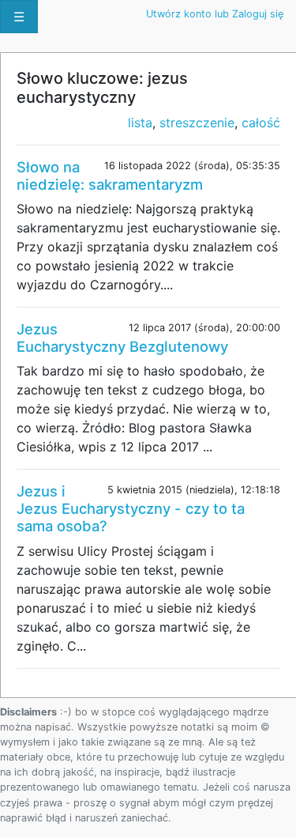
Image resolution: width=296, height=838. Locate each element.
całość (261, 122)
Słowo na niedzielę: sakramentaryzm (110, 175)
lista (140, 122)
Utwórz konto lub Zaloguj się (214, 14)
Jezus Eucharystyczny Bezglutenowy (122, 337)
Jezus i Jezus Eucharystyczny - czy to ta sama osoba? (131, 508)
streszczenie (196, 122)
